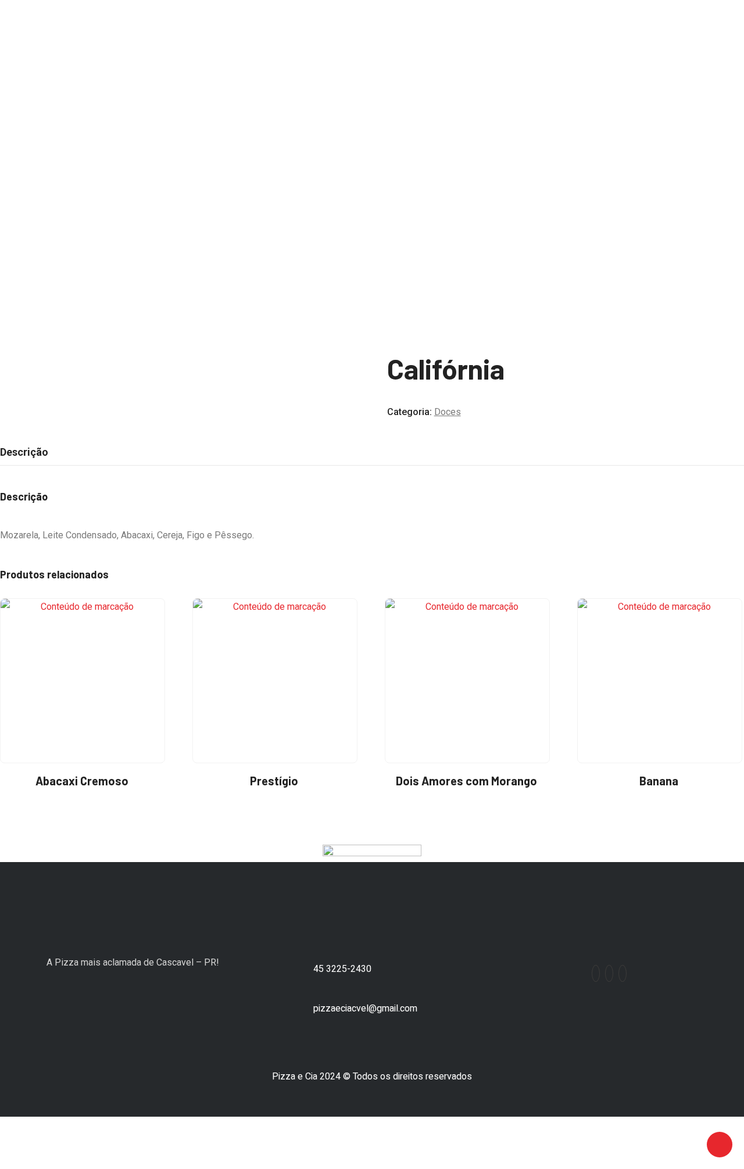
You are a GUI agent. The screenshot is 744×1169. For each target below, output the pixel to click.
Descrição (24, 452)
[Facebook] (596, 973)
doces (40, 185)
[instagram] (609, 973)
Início (10, 185)
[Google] (622, 973)
